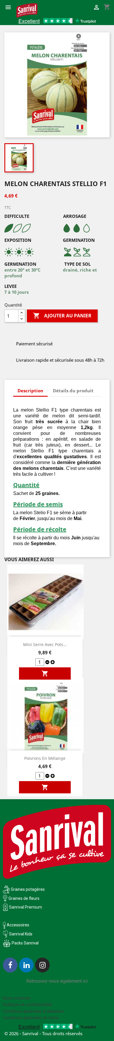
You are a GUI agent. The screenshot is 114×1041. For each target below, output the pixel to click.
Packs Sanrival (25, 943)
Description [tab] (30, 390)
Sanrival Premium (25, 907)
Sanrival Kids (20, 934)
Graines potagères (28, 889)
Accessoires (17, 925)
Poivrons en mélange (44, 758)
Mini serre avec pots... (45, 644)
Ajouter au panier (62, 315)
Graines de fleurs (23, 898)
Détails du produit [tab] (73, 390)
